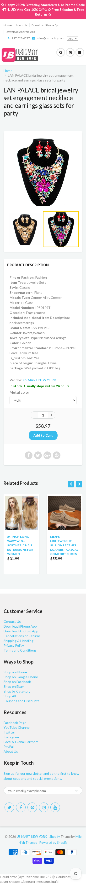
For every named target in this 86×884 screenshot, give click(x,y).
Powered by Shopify (53, 842)
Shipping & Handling (18, 641)
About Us (21, 25)
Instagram (11, 737)
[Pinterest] (32, 807)
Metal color (19, 392)
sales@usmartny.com (50, 38)
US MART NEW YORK (39, 380)
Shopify (54, 836)
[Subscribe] (76, 791)
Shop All (10, 696)
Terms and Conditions (20, 650)
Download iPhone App (45, 25)
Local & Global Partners (21, 742)
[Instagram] (43, 807)
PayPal (9, 747)
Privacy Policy (14, 645)
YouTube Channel (17, 727)
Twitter (9, 732)
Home (8, 25)
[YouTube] (55, 807)
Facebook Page (15, 723)
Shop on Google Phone (21, 677)
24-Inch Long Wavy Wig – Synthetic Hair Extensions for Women (20, 545)
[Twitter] (9, 807)
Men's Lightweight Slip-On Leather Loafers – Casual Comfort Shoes (64, 545)
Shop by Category (17, 691)
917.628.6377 (21, 38)
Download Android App (20, 32)
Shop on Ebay (14, 686)
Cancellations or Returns (22, 636)
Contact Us (12, 621)
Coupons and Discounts (21, 701)
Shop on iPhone (15, 672)
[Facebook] (21, 807)
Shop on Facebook (17, 682)
